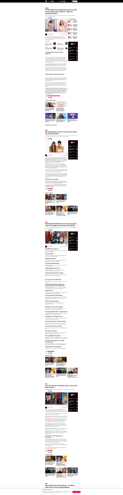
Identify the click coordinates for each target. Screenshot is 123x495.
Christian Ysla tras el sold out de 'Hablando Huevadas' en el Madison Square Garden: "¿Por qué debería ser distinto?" (75, 21)
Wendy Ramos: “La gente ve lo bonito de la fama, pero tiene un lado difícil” (61, 120)
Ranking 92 (53, 351)
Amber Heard (63, 15)
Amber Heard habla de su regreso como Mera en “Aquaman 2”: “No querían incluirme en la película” (48, 48)
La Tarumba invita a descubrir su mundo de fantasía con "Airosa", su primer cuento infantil (60, 109)
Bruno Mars (51, 450)
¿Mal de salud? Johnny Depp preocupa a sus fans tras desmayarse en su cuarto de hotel (60, 44)
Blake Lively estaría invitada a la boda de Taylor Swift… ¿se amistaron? (50, 120)
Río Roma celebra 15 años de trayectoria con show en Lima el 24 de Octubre (72, 475)
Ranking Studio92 (49, 351)
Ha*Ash (46, 135)
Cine (45, 42)
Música (46, 483)
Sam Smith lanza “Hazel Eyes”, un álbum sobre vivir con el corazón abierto (50, 213)
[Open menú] (46, 1)
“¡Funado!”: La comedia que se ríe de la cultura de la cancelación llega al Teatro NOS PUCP (50, 109)
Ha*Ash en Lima (51, 188)
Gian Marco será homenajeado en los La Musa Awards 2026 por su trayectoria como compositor (72, 376)
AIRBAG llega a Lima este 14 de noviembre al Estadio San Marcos (72, 213)
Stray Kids (46, 389)
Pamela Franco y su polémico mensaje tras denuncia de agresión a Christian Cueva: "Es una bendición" (75, 37)
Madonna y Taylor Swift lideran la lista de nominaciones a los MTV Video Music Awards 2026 (61, 214)
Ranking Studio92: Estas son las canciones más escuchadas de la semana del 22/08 (50, 202)
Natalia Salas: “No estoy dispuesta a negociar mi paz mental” (72, 120)
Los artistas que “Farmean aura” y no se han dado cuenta (61, 201)
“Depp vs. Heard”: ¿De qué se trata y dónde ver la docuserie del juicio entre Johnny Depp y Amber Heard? (49, 44)
